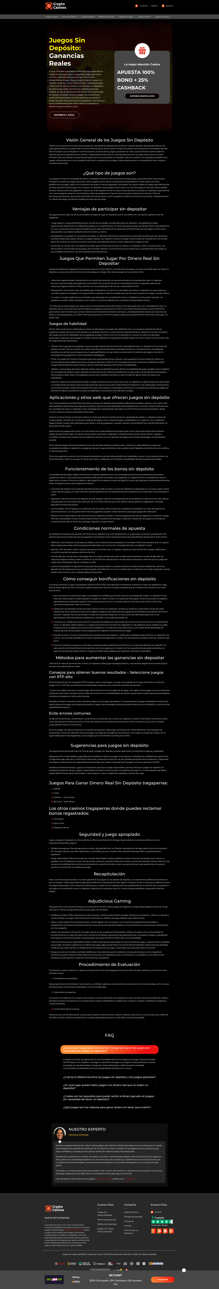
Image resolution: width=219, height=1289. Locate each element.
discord (159, 1231)
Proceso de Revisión (133, 1217)
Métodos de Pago (126, 17)
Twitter (153, 1231)
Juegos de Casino (162, 17)
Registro (154, 6)
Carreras (128, 1226)
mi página (129, 1179)
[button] (168, 5)
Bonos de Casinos (69, 17)
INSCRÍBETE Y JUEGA (64, 115)
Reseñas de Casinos (106, 17)
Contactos (129, 1221)
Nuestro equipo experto (73, 1230)
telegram (165, 1231)
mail (171, 1231)
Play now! (163, 1279)
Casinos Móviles (144, 17)
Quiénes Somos (103, 1179)
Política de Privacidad (107, 1224)
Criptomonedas (87, 17)
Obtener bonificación (142, 96)
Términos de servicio (106, 1220)
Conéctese (143, 6)
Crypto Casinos (52, 17)
